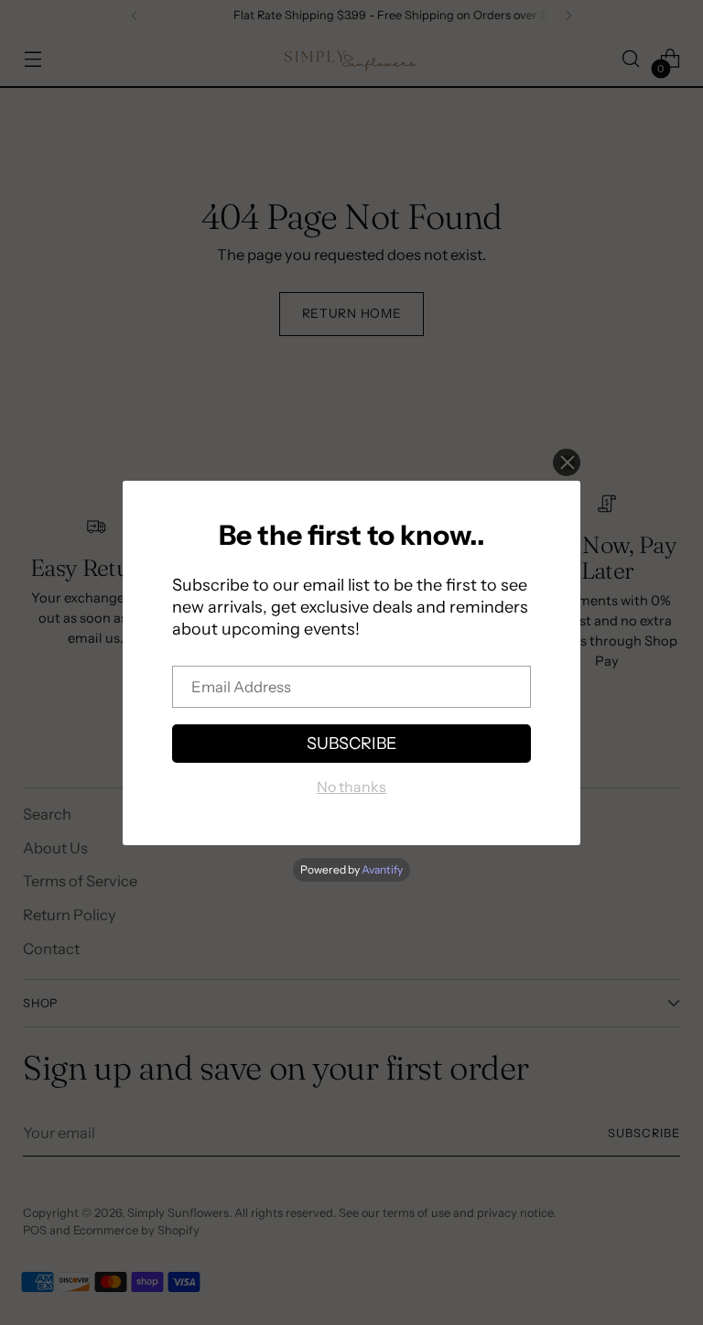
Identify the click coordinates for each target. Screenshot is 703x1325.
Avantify (382, 869)
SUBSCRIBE (351, 743)
